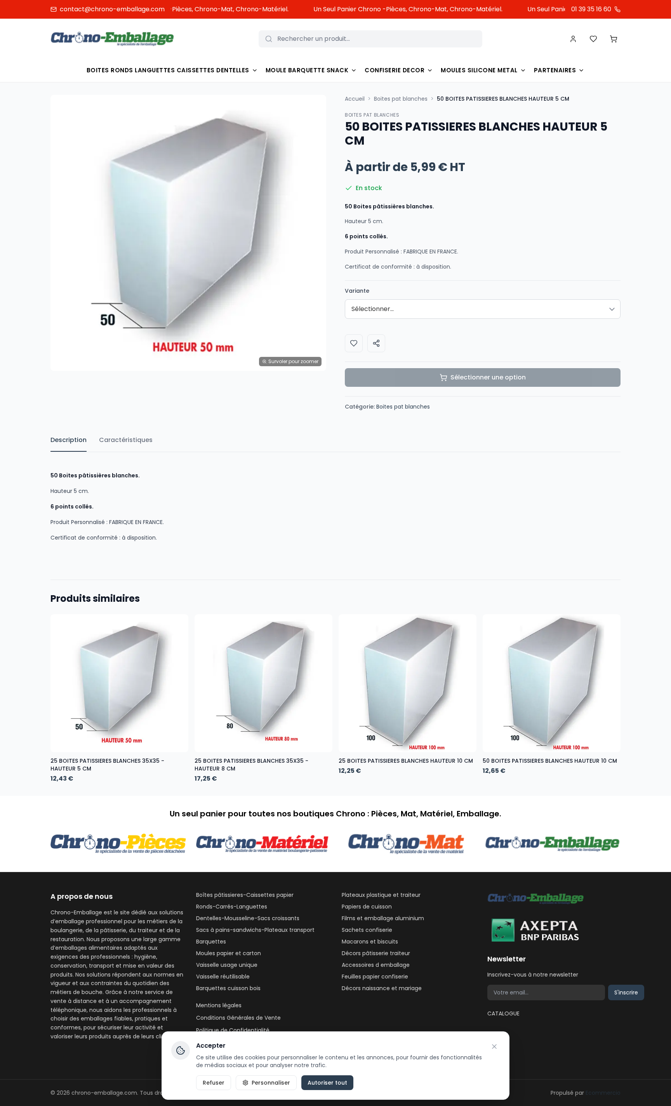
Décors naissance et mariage (382, 988)
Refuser (213, 1083)
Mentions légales (219, 1005)
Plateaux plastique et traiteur (381, 895)
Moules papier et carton (228, 953)
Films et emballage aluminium (383, 918)
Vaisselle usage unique (226, 965)
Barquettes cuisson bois (228, 988)
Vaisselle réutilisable (223, 976)
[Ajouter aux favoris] (354, 343)
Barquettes (211, 941)
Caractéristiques (126, 439)
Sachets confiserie (367, 930)
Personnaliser (271, 1083)
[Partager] (376, 343)
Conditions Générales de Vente (238, 1018)
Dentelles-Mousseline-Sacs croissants (247, 918)
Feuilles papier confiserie (375, 976)
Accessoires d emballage (376, 965)
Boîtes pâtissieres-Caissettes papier (245, 895)
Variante (357, 291)
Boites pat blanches (401, 99)
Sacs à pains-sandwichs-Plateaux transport (255, 930)
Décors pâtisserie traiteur (376, 953)
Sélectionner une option (488, 377)
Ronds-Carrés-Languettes (231, 906)
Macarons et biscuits (370, 941)
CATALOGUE (503, 1013)
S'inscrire (626, 992)
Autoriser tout (327, 1083)
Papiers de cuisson (367, 906)
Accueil (355, 99)
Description (68, 439)
